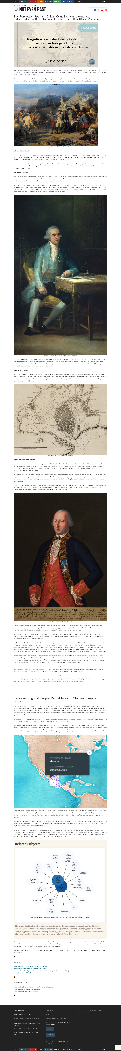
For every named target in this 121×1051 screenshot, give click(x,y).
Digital (57, 1049)
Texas (40, 1049)
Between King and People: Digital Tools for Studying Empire (55, 698)
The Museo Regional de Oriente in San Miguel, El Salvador (30, 966)
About (103, 1049)
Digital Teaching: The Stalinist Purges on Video (27, 989)
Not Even (32, 9)
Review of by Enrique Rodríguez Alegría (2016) (41, 971)
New (16, 1049)
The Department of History (52, 1014)
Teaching (48, 1049)
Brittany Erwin (19, 702)
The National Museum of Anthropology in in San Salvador (30, 969)
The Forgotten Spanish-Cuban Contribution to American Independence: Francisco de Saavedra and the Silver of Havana (57, 18)
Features (23, 1049)
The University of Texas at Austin (57, 1018)
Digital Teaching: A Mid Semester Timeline (26, 991)
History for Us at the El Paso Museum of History (27, 973)
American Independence (41, 155)
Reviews (33, 1049)
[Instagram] (106, 10)
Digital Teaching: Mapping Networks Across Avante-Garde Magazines (34, 987)
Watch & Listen (67, 1049)
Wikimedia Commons (68, 146)
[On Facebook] (95, 10)
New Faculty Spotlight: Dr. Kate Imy (22, 1014)
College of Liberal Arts (64, 1022)
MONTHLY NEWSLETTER (95, 1011)
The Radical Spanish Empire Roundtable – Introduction (28, 1029)
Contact (50, 1035)
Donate (50, 1029)
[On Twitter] (98, 10)
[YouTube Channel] (102, 10)
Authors (79, 1049)
